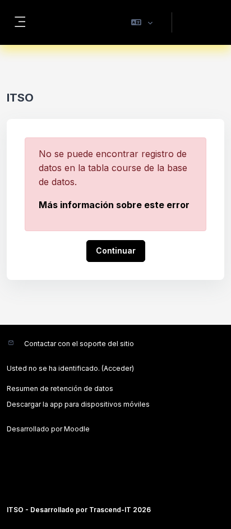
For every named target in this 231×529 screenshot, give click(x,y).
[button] (142, 22)
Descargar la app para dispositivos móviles (78, 404)
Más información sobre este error (114, 204)
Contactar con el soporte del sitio (79, 343)
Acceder (199, 21)
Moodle (77, 429)
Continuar (116, 250)
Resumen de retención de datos (60, 388)
